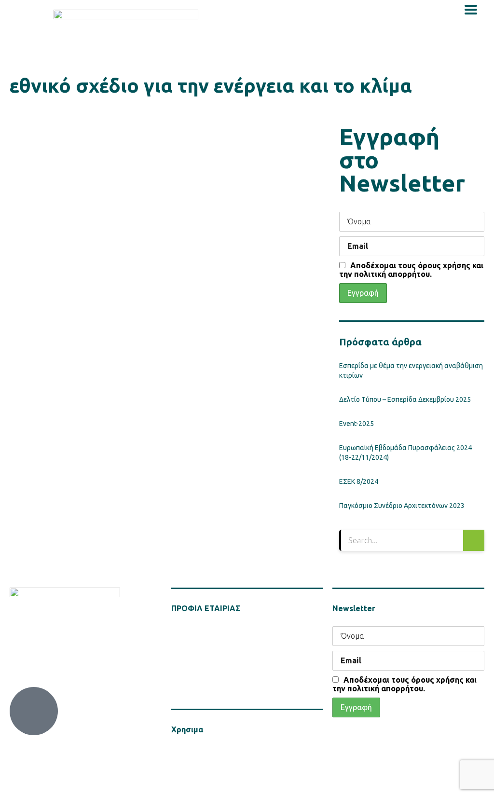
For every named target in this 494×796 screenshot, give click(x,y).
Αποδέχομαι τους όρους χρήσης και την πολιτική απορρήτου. (411, 269)
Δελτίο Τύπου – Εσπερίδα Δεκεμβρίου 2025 (405, 399)
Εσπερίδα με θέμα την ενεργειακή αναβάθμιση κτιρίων (411, 370)
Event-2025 (356, 423)
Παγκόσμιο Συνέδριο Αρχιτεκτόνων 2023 (402, 505)
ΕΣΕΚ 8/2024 (358, 481)
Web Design (128, 781)
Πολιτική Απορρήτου (200, 751)
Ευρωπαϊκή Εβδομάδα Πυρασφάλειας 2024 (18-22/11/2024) (405, 452)
